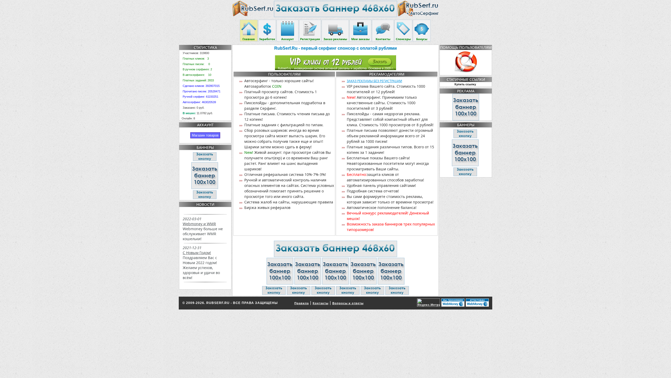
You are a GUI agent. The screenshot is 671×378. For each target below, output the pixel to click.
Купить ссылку (465, 84)
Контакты (320, 303)
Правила (301, 303)
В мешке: (189, 113)
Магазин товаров (205, 135)
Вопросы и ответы (348, 303)
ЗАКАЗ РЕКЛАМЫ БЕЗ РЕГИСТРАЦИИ (374, 81)
